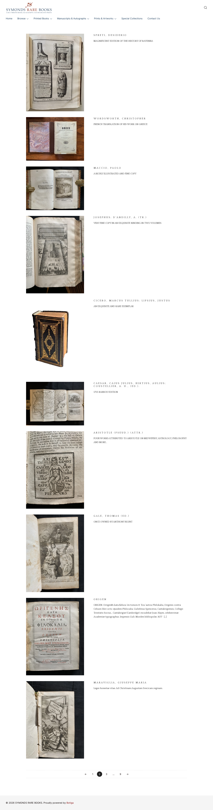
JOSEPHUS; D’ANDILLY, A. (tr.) (120, 217)
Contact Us (154, 18)
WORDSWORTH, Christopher (120, 118)
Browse (21, 18)
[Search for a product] (205, 8)
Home (9, 18)
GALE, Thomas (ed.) (112, 516)
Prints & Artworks (103, 18)
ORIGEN (100, 599)
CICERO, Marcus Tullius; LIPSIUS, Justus (132, 300)
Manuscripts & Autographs (71, 18)
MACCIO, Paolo (108, 168)
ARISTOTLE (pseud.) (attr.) (118, 432)
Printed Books (41, 18)
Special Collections (131, 18)
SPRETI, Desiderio (110, 35)
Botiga (70, 802)
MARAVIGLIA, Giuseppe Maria (120, 682)
